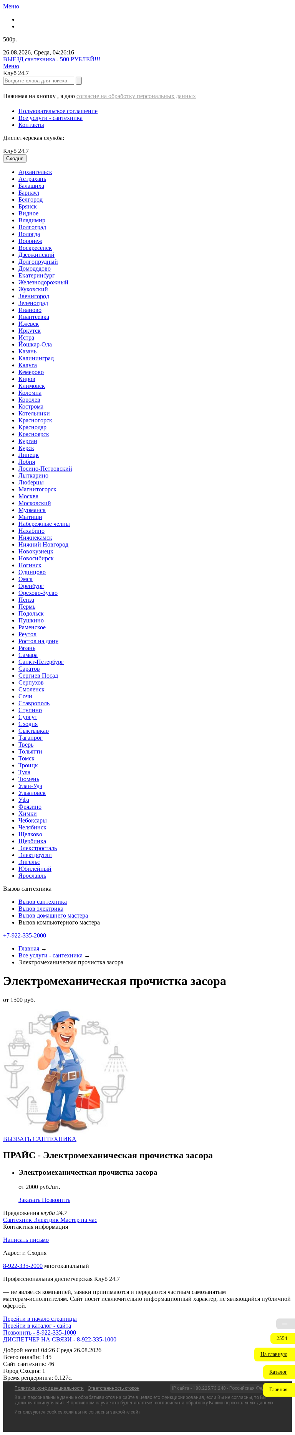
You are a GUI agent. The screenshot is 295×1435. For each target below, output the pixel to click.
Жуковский (33, 289)
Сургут (27, 717)
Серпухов (31, 682)
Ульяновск (32, 793)
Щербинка (32, 841)
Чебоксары (32, 820)
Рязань (26, 648)
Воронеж (30, 241)
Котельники (34, 413)
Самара (28, 655)
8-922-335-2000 (23, 1266)
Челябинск (32, 827)
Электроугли (35, 855)
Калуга (27, 365)
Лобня (26, 461)
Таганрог (30, 737)
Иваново (29, 310)
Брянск (27, 206)
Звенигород (33, 296)
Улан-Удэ (30, 786)
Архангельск (35, 172)
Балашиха (31, 185)
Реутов (27, 634)
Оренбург (31, 586)
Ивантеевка (33, 317)
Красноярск (33, 434)
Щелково (30, 834)
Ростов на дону (38, 641)
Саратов (29, 668)
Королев (29, 399)
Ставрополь (34, 703)
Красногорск (35, 420)
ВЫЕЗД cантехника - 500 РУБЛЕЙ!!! (51, 59)
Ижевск (28, 323)
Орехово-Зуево (38, 592)
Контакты (31, 124)
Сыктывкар (33, 730)
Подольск (31, 613)
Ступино (30, 710)
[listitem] (18, 1220)
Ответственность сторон (113, 1388)
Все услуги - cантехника (50, 118)
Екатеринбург (36, 275)
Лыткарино (33, 475)
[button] (274, 1354)
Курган (27, 441)
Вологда (29, 234)
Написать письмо (26, 1239)
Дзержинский (36, 254)
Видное (28, 213)
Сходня (28, 724)
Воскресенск (35, 248)
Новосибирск (36, 558)
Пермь (26, 606)
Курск (26, 448)
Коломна (29, 392)
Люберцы (31, 482)
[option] (155, 172)
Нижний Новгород (43, 544)
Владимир (31, 220)
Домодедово (34, 268)
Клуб (16, 151)
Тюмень (28, 779)
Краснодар (32, 427)
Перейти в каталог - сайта (37, 1325)
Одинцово (32, 572)
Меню (11, 6)
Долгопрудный (38, 261)
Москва (28, 496)
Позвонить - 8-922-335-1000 (39, 1332)
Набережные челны (44, 523)
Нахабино (31, 530)
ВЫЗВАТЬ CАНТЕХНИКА (39, 1139)
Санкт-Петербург (41, 661)
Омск (25, 579)
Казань (27, 351)
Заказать (30, 1200)
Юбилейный (34, 868)
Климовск (31, 386)
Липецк (28, 455)
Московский (34, 503)
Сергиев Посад (38, 675)
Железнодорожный (43, 282)
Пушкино (31, 620)
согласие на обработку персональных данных (136, 96)
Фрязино (29, 806)
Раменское (32, 627)
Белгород (30, 199)
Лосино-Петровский (45, 468)
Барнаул (28, 192)
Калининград (36, 358)
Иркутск (29, 330)
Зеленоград (33, 303)
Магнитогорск (37, 489)
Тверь (25, 744)
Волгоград (32, 227)
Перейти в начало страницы (40, 1318)
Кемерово (31, 372)
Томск (26, 758)
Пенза (26, 599)
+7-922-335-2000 (24, 935)
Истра (26, 337)
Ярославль (32, 875)
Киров (26, 379)
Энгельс (29, 862)
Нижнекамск (35, 537)
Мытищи (30, 517)
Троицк (28, 765)
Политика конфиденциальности (49, 1388)
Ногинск (29, 565)
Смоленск (31, 689)
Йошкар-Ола (35, 344)
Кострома (30, 406)
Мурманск (32, 510)
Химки (27, 813)
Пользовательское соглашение (58, 111)
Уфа (23, 799)
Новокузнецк (35, 551)
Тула (24, 772)
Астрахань (32, 179)
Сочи (25, 696)
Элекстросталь (37, 848)
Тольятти (30, 751)
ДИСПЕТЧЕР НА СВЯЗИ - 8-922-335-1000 (59, 1339)
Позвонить (56, 1200)
